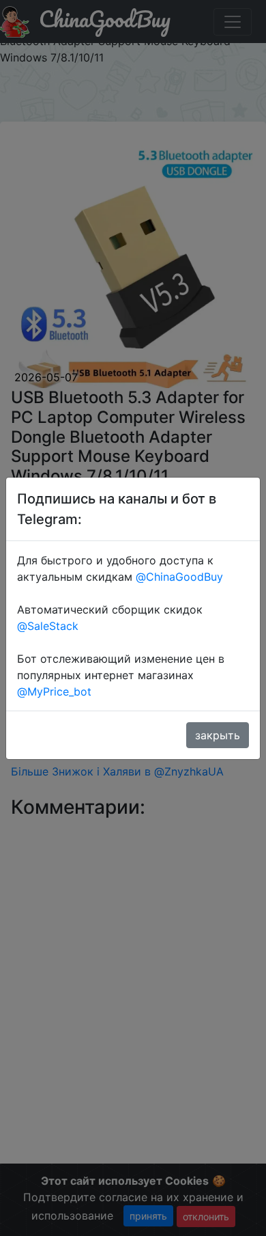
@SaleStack (47, 626)
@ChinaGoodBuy (179, 576)
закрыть (217, 735)
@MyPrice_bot (54, 691)
